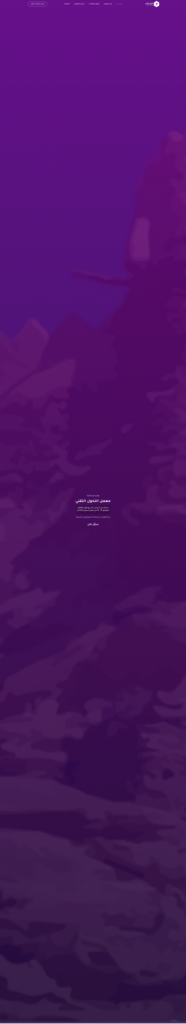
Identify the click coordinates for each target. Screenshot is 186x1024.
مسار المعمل (79, 4)
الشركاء (67, 4)
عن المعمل (108, 4)
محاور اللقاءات (94, 4)
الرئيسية (119, 4)
